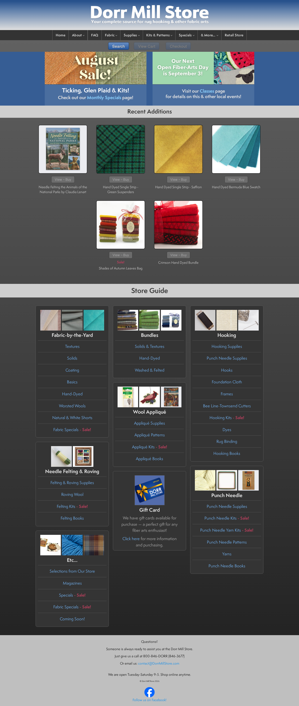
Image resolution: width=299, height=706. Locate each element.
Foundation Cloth (227, 382)
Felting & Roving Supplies (72, 482)
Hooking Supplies (227, 346)
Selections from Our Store (72, 571)
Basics (72, 382)
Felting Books (72, 518)
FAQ (94, 35)
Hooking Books (226, 453)
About (77, 35)
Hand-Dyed (72, 394)
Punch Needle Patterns (227, 542)
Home (60, 35)
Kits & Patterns (158, 35)
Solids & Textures (149, 346)
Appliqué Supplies (149, 423)
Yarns (226, 554)
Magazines (72, 583)
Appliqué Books (149, 458)
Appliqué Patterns (149, 435)
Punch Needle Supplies (227, 358)
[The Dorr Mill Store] (149, 696)
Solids (72, 358)
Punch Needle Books (226, 566)
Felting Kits (72, 506)
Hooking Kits (227, 417)
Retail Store (234, 35)
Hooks (226, 370)
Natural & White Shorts (72, 417)
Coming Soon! (72, 619)
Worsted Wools (72, 406)
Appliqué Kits (149, 447)
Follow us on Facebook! (149, 700)
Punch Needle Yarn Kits (226, 530)
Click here (131, 538)
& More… (208, 35)
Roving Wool (72, 494)
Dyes (227, 429)
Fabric (110, 35)
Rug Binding (226, 441)
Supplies (130, 35)
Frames (227, 394)
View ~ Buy (63, 179)
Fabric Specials (72, 429)
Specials (185, 35)
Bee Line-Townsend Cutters (227, 406)
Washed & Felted (149, 370)
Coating (72, 370)
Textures (72, 346)
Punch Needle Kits (226, 518)
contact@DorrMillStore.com (158, 663)
